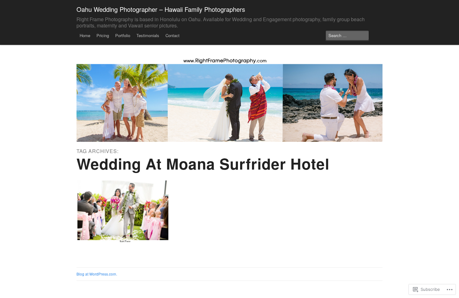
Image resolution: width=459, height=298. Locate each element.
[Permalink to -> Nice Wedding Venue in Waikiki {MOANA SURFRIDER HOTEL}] (122, 211)
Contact (172, 35)
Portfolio (122, 35)
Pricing (102, 35)
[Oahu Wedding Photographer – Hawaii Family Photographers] (229, 99)
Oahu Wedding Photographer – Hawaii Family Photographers (160, 9)
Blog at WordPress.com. (96, 274)
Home (85, 35)
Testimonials (147, 35)
